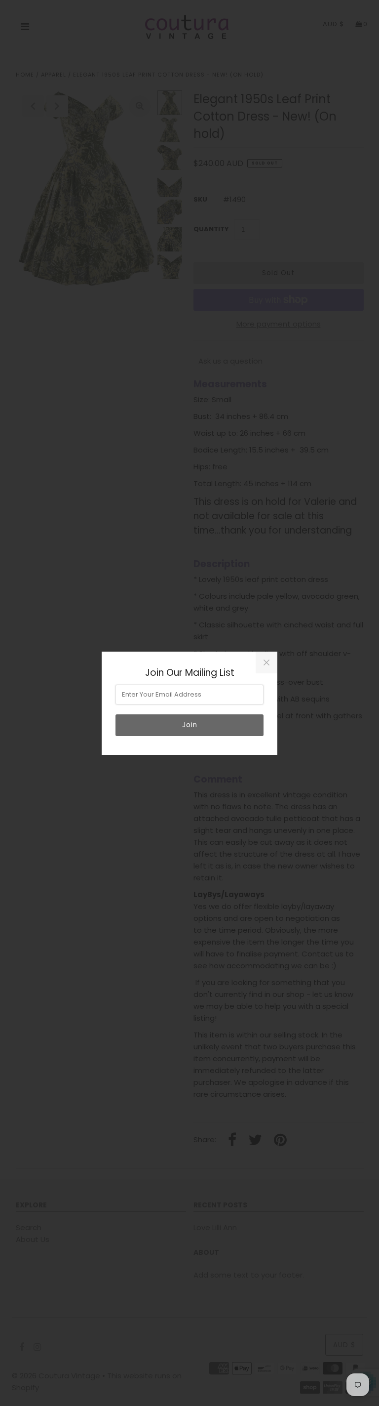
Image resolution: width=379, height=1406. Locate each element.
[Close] (266, 662)
